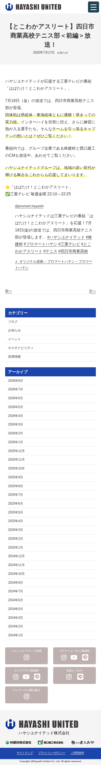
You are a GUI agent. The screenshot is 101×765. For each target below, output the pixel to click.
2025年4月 (15, 521)
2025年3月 (15, 530)
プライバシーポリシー (51, 752)
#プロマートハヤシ (40, 244)
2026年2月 (15, 433)
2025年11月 (16, 459)
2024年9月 (15, 582)
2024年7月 (15, 591)
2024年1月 (15, 635)
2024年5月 (15, 609)
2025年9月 (15, 477)
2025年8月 (15, 486)
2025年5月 (15, 512)
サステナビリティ (21, 348)
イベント (14, 339)
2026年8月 (15, 380)
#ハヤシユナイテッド (66, 237)
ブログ (13, 322)
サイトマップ (25, 752)
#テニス (50, 251)
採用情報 (14, 356)
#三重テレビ (69, 244)
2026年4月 (15, 416)
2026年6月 (15, 398)
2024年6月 (15, 600)
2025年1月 (15, 547)
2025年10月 (16, 468)
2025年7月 (15, 494)
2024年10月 (16, 574)
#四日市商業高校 (73, 251)
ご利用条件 (77, 752)
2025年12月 (16, 451)
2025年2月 (15, 538)
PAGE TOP (93, 738)
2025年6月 (15, 503)
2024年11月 (16, 565)
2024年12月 (16, 556)
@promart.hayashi (29, 206)
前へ (8, 291)
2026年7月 (15, 389)
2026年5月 (15, 407)
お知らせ (62, 52)
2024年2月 (15, 626)
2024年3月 (15, 618)
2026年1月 (15, 442)
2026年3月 (15, 424)
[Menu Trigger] (93, 7)
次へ (92, 291)
